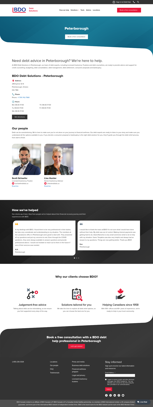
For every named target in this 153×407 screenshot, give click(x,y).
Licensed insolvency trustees (79, 380)
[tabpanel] (44, 238)
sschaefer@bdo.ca (20, 183)
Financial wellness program (79, 370)
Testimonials (54, 373)
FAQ (51, 369)
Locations (96, 10)
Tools (82, 10)
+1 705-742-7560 (23, 97)
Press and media (78, 362)
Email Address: (109, 372)
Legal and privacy (78, 375)
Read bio (15, 186)
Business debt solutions (81, 365)
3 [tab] (78, 258)
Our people (54, 365)
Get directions (20, 117)
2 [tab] (76, 258)
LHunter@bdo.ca (52, 183)
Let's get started (76, 346)
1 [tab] (74, 258)
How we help (64, 10)
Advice (88, 10)
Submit (108, 389)
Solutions (74, 10)
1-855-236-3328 (18, 362)
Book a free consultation (128, 10)
